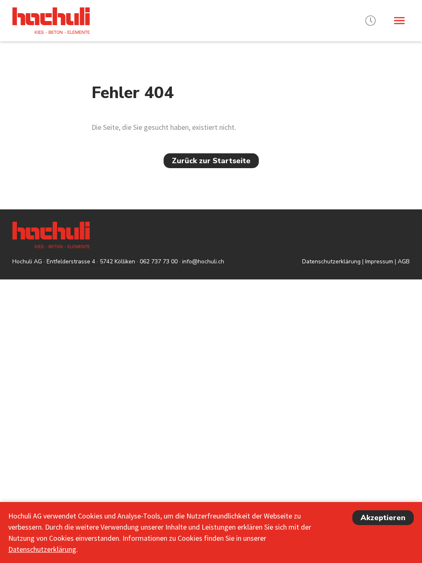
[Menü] (399, 20)
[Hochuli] (51, 20)
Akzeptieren (383, 518)
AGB (404, 261)
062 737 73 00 (159, 261)
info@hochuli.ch (203, 261)
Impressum (379, 261)
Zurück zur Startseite (211, 161)
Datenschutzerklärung (331, 261)
